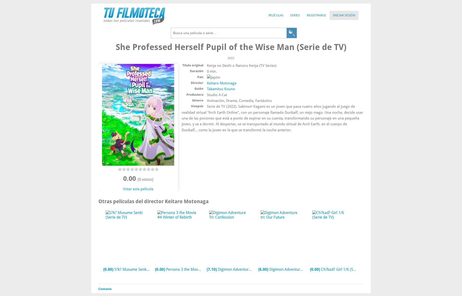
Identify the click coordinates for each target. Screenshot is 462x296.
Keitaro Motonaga (221, 83)
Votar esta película (138, 189)
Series (295, 15)
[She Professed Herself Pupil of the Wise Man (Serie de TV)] (138, 164)
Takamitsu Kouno (221, 89)
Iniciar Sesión (344, 15)
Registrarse (316, 15)
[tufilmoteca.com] (134, 23)
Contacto (105, 289)
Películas (276, 15)
